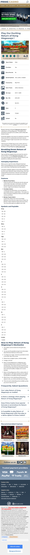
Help (23, 492)
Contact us (10, 492)
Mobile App (15, 496)
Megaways (21, 28)
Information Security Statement (8, 498)
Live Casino (12, 5)
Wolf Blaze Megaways (22, 439)
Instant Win (21, 486)
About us (3, 492)
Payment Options (5, 496)
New (10, 484)
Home (2, 5)
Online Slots (23, 5)
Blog (17, 492)
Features (12, 494)
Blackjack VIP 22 (8, 439)
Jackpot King (12, 28)
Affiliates (19, 494)
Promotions (4, 494)
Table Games (13, 486)
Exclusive (3, 484)
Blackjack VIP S (22, 455)
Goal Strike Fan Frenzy (7, 455)
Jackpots (3, 28)
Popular (16, 484)
